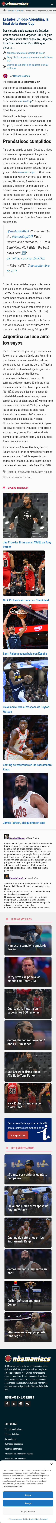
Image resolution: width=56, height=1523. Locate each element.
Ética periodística (11, 1434)
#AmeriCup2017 (22, 236)
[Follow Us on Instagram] (21, 1403)
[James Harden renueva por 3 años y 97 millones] (28, 1035)
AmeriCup (26, 101)
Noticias (11, 10)
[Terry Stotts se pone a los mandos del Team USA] (28, 972)
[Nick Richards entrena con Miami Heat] (28, 1098)
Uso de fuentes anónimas (15, 1458)
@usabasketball (18, 231)
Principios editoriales (13, 1429)
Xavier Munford (23, 477)
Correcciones (10, 1439)
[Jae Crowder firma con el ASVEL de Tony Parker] (28, 1067)
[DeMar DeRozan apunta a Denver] (28, 1296)
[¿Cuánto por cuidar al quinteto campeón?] (28, 1169)
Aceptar (28, 1495)
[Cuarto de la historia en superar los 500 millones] (28, 1004)
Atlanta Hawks (16, 471)
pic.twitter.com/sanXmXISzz (26, 258)
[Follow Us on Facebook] (7, 1403)
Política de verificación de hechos (18, 1453)
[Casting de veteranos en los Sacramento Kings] (28, 1232)
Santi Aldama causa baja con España (25, 653)
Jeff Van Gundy (33, 471)
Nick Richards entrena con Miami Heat (26, 600)
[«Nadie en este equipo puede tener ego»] (28, 1327)
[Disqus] (28, 870)
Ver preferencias (28, 1511)
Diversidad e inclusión (13, 1443)
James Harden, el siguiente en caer (24, 822)
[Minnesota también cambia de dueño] (28, 940)
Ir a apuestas (17, 1135)
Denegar (28, 1503)
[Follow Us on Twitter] (14, 1403)
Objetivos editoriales (13, 1448)
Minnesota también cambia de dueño (26, 52)
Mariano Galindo (21, 75)
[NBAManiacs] (15, 4)
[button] (51, 1464)
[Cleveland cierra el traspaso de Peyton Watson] (28, 1201)
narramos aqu (26, 172)
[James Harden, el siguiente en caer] (28, 1264)
